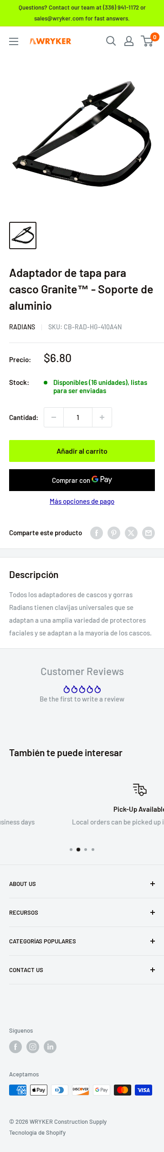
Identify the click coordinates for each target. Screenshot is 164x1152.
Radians (22, 327)
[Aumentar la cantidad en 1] (102, 417)
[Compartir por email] (148, 532)
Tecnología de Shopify (37, 1132)
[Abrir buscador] (111, 41)
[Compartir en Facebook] (96, 532)
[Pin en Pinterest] (114, 532)
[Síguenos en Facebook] (15, 1046)
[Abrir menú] (13, 41)
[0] (147, 41)
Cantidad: (23, 417)
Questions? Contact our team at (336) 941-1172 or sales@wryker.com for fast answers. (82, 13)
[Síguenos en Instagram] (32, 1046)
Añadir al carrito (82, 450)
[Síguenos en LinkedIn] (50, 1046)
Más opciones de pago (82, 501)
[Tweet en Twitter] (131, 532)
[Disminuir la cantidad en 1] (53, 417)
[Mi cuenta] (128, 41)
